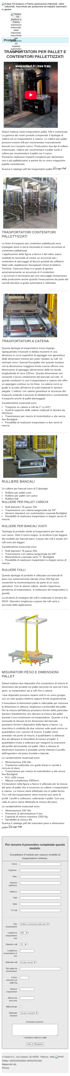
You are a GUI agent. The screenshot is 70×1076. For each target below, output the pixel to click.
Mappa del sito (9, 1064)
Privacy (5, 1068)
